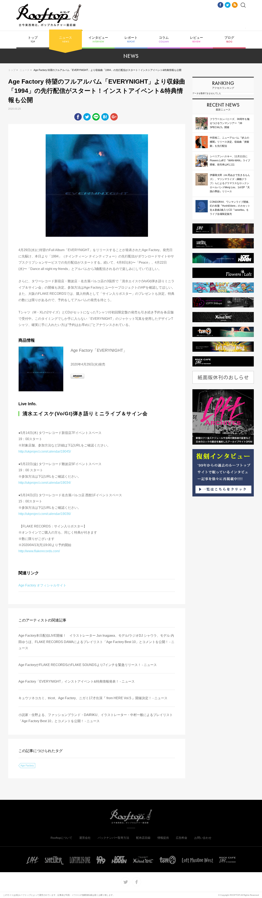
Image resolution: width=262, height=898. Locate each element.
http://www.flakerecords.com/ (39, 551)
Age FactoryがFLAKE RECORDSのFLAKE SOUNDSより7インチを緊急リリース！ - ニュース (87, 665)
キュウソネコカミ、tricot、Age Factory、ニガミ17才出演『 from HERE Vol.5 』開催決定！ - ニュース (92, 698)
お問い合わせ (202, 837)
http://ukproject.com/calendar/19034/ (44, 482)
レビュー (196, 39)
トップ (33, 39)
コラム (164, 39)
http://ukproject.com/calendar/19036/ (44, 514)
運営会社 (85, 837)
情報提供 (163, 837)
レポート (131, 39)
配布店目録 (143, 837)
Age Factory (27, 765)
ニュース (65, 39)
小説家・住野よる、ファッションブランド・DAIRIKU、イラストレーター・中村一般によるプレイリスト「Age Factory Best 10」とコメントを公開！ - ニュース (95, 718)
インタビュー (98, 39)
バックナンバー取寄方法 (113, 837)
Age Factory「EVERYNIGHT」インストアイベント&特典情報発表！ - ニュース (76, 681)
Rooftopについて (61, 837)
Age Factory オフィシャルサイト (42, 585)
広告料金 (181, 837)
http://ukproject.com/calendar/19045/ (45, 451)
